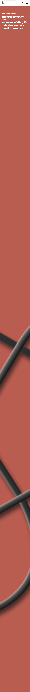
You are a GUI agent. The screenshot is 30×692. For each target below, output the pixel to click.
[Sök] (22, 2)
